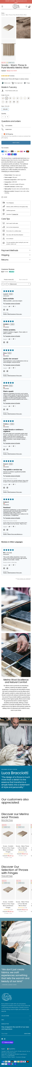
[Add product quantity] (7, 116)
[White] (21, 98)
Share (5, 197)
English (3, 1048)
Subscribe (27, 1033)
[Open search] (3, 284)
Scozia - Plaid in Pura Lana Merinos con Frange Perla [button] (13, 534)
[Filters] (7, 284)
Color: (5, 95)
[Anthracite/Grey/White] (17, 98)
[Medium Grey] (10, 98)
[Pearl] (2, 101)
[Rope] (17, 101)
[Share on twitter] (7, 310)
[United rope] (13, 98)
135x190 (5, 109)
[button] (5, 75)
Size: (5, 106)
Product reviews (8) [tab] (9, 279)
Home (2, 13)
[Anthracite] (13, 101)
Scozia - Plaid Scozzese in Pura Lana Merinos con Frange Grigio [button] (12, 413)
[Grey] (6, 101)
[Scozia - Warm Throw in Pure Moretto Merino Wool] (22, 834)
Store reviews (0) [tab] (23, 279)
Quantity (3, 113)
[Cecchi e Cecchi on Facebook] (2, 1039)
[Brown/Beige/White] (2, 98)
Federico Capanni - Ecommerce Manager (16, 1057)
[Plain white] (24, 98)
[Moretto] (6, 98)
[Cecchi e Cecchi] (16, 6)
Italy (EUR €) (12, 1048)
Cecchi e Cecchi (13, 1051)
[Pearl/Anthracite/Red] (28, 98)
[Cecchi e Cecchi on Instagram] (5, 1039)
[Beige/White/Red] (10, 101)
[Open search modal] (26, 6)
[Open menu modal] (2, 6)
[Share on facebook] (4, 310)
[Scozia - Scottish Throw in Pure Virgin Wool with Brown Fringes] (8, 834)
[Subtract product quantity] (2, 116)
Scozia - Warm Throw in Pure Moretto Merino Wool (22, 848)
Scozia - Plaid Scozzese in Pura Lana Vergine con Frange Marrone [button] (12, 314)
